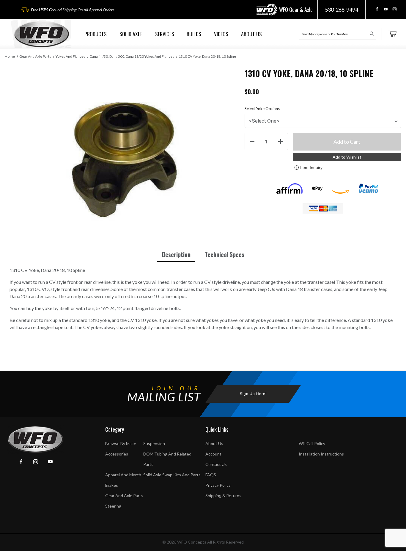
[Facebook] (377, 9)
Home (10, 56)
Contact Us (216, 464)
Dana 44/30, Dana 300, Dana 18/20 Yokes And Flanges (132, 56)
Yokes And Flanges (70, 56)
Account (213, 453)
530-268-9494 (341, 9)
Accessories (116, 453)
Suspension (154, 443)
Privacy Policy (218, 485)
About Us (214, 443)
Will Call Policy (312, 443)
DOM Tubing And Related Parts (167, 459)
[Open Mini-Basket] (392, 34)
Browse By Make (120, 443)
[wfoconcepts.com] (41, 34)
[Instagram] (394, 9)
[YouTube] (386, 9)
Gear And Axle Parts (35, 56)
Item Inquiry (311, 167)
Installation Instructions (321, 453)
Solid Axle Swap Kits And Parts (172, 474)
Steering (113, 505)
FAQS (210, 474)
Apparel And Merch (123, 474)
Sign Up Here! (253, 394)
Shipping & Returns (223, 495)
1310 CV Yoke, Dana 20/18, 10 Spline (207, 56)
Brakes (111, 485)
